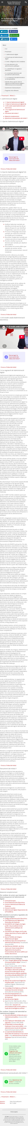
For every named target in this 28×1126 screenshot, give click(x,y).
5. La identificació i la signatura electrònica (13, 69)
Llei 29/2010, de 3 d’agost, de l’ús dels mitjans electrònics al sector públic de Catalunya (16, 933)
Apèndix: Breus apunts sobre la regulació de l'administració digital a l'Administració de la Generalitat (14, 83)
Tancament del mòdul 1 (12, 113)
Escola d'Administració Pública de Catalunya (14, 3)
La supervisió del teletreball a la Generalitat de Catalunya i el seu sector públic (16, 1033)
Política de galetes (14, 1111)
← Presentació (4, 95)
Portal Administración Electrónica (15, 902)
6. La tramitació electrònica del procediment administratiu (13, 73)
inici (6, 49)
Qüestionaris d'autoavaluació (13, 87)
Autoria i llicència (2, 1102)
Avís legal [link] (7, 1116)
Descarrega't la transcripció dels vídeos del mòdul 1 (14, 158)
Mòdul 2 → (13, 95)
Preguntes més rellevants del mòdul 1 (15, 1052)
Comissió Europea (10, 901)
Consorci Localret (10, 908)
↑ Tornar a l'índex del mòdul (8, 169)
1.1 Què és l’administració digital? (14, 102)
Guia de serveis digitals (11, 999)
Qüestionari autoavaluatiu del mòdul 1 (16, 118)
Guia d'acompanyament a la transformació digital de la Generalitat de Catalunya (16, 995)
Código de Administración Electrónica (16, 918)
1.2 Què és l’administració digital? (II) (15, 104)
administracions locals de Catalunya (15, 1028)
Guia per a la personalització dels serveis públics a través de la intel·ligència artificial (16, 1006)
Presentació (8, 51)
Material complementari (12, 116)
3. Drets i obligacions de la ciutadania (15, 61)
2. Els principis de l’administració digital (13, 58)
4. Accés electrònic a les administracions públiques (12, 65)
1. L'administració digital (11, 54)
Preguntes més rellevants (12, 90)
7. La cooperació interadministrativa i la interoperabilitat (15, 78)
